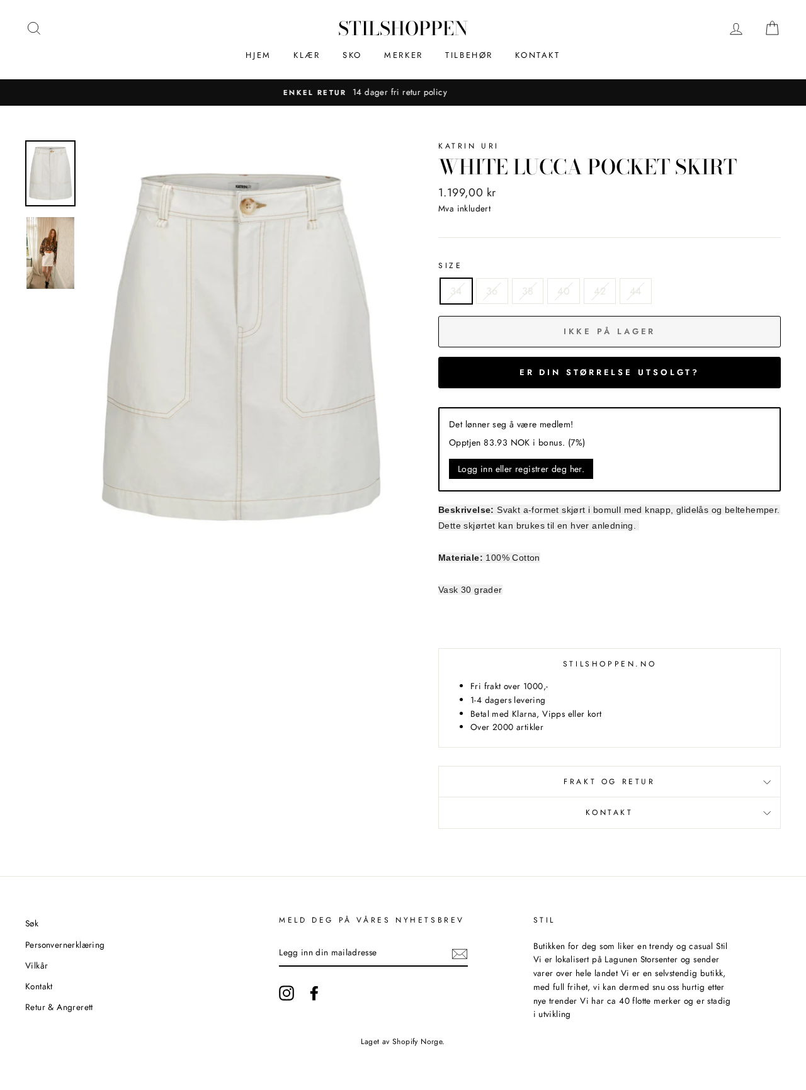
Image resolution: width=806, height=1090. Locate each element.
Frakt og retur (609, 781)
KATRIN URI (468, 146)
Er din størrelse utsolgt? (609, 372)
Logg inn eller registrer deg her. (521, 469)
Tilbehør (469, 55)
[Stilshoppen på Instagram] (286, 993)
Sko (352, 55)
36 (492, 291)
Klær (306, 55)
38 (528, 291)
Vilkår (36, 965)
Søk (31, 923)
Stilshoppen (403, 28)
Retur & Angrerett (59, 1007)
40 (563, 291)
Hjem (258, 55)
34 (456, 291)
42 (600, 291)
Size (450, 265)
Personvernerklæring (65, 944)
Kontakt (537, 55)
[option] (405, 92)
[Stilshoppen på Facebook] (314, 993)
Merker (403, 55)
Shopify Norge (417, 1041)
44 (636, 291)
